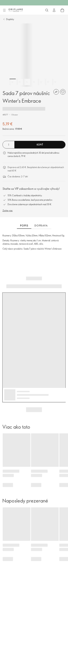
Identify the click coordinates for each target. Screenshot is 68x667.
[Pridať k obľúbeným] (62, 92)
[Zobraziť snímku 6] (48, 82)
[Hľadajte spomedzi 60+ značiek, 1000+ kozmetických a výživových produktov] (46, 10)
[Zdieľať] (56, 92)
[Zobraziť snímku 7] (55, 82)
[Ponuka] (4, 10)
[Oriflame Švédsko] (16, 10)
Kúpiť (40, 144)
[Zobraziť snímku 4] (34, 82)
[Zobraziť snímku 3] (27, 82)
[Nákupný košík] (62, 10)
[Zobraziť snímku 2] (20, 82)
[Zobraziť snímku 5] (41, 82)
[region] (34, 55)
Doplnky (10, 19)
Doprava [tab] (41, 225)
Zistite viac (8, 210)
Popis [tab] (24, 225)
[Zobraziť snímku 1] (12, 82)
